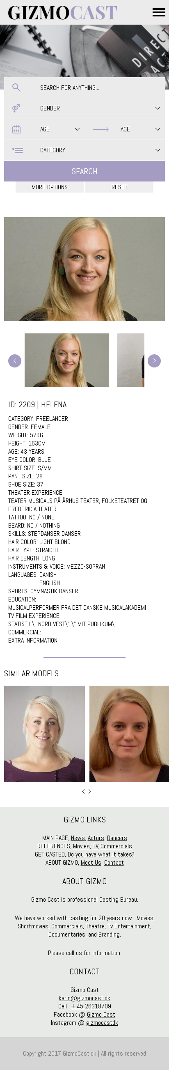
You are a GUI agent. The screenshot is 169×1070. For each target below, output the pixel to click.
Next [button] (90, 791)
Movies (81, 846)
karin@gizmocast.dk (84, 998)
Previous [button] (83, 791)
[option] (44, 734)
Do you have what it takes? (101, 854)
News (78, 837)
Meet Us (91, 862)
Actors (96, 837)
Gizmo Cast (101, 1014)
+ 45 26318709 (91, 1006)
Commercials (116, 846)
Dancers (117, 837)
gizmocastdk (102, 1022)
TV (95, 846)
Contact (114, 862)
